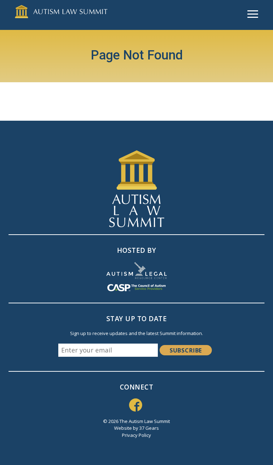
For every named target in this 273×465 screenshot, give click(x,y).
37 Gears (149, 428)
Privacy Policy (136, 435)
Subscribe (186, 350)
